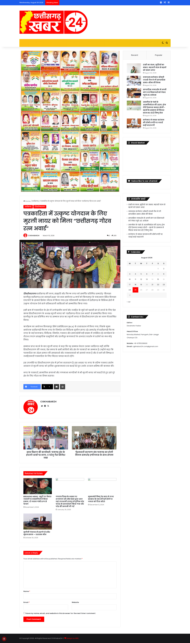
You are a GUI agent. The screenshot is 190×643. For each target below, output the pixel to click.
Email (26, 602)
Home (28, 201)
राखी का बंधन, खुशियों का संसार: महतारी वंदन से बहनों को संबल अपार (154, 67)
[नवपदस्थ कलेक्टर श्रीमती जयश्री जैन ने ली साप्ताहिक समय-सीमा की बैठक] (134, 81)
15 (158, 279)
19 (141, 284)
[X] (48, 406)
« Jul (128, 302)
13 (147, 279)
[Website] (41, 406)
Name (26, 591)
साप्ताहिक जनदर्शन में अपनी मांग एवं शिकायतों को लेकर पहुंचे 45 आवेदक (154, 92)
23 (164, 284)
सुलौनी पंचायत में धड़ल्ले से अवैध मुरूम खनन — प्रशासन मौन (36, 533)
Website (75, 602)
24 (130, 290)
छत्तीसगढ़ (35, 201)
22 (158, 284)
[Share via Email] (56, 386)
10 (130, 279)
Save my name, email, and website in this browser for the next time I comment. (60, 613)
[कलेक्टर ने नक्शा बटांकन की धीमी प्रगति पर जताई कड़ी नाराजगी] (134, 123)
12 (141, 279)
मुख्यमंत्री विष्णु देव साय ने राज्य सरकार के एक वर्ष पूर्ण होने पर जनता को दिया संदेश (101, 499)
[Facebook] (45, 406)
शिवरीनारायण (40, 206)
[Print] (62, 386)
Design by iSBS (72, 638)
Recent (134, 55)
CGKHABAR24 (33, 235)
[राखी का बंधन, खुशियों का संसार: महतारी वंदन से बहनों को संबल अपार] (134, 68)
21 (152, 284)
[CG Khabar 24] (53, 22)
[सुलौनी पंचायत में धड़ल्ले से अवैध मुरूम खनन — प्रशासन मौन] (37, 521)
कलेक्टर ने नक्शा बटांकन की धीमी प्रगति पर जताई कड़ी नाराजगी (153, 123)
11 (135, 279)
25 (135, 290)
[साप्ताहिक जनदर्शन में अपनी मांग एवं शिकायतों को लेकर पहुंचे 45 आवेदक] (134, 93)
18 (135, 284)
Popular (158, 55)
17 (129, 284)
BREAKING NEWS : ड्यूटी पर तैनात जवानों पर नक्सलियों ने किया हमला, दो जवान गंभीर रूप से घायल (37, 500)
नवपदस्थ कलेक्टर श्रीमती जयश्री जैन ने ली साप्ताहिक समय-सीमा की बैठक (154, 80)
